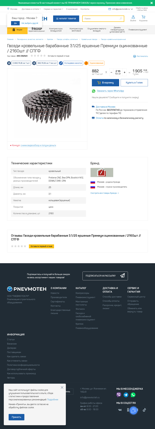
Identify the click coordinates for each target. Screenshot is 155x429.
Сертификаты (58, 301)
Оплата (99, 118)
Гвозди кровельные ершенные (113, 39)
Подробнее (52, 399)
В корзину (108, 82)
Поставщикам (14, 352)
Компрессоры (82, 293)
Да (15, 23)
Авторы (11, 378)
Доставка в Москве (105, 107)
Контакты (85, 9)
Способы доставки (112, 297)
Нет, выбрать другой (29, 23)
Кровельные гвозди (89, 39)
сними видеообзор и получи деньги (38, 145)
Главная (10, 39)
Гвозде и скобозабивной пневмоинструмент (85, 316)
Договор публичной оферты (21, 369)
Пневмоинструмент (85, 297)
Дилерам (11, 348)
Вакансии (12, 344)
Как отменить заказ (17, 361)
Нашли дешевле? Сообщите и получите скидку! (115, 97)
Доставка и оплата (30, 9)
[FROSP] (37, 29)
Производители (59, 297)
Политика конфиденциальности (23, 365)
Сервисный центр (136, 297)
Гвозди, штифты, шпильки (67, 39)
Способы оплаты (111, 301)
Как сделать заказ (16, 356)
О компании (72, 9)
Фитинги (80, 309)
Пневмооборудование (87, 328)
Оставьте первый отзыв (58, 56)
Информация (16, 334)
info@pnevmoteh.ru (121, 9)
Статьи (11, 339)
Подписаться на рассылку (100, 276)
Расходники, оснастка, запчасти (30, 39)
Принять (16, 417)
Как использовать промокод (21, 373)
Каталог (81, 288)
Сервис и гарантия (52, 9)
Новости (55, 293)
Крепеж (50, 39)
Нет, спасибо (62, 387)
